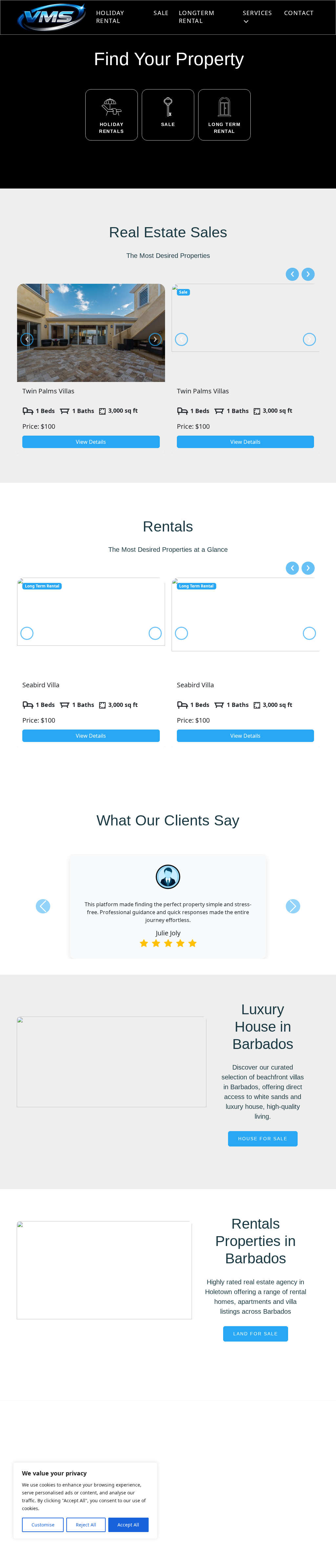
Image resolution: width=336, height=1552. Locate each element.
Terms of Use (263, 1538)
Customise (43, 1525)
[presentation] (26, 339)
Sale (161, 13)
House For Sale (262, 1138)
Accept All (128, 1525)
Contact (299, 13)
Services (257, 13)
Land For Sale (255, 1333)
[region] (85, 1500)
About (122, 1439)
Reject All (86, 1525)
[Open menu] (246, 21)
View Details (91, 441)
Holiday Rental (110, 17)
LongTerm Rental (196, 17)
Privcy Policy (197, 1538)
